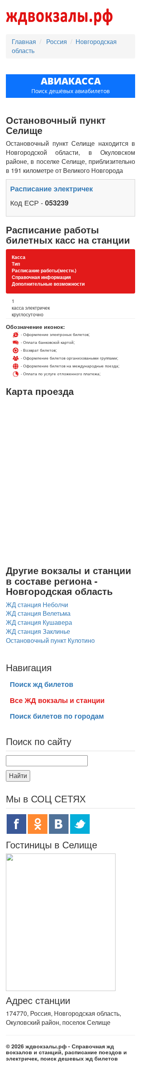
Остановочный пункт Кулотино (50, 640)
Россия (57, 41)
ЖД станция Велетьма (38, 613)
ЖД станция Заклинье (38, 631)
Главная (24, 41)
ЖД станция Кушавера (39, 622)
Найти (18, 775)
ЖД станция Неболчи (37, 604)
